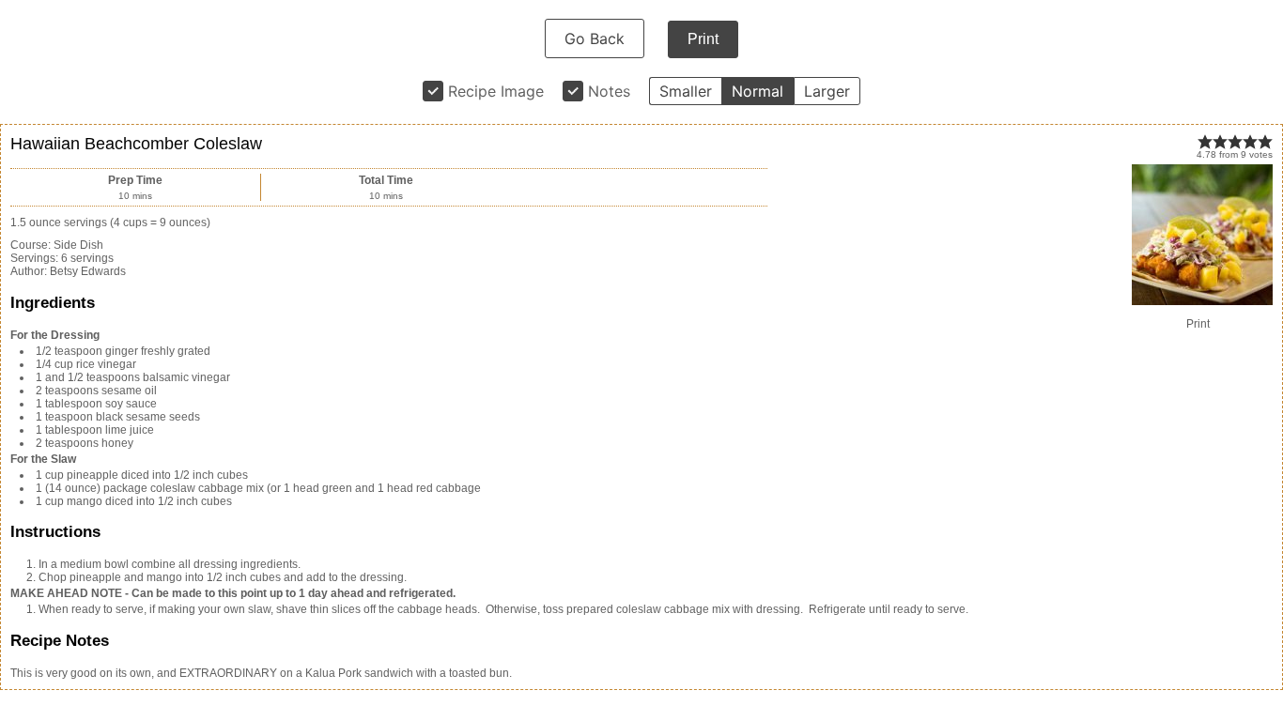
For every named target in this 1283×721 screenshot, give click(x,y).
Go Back (594, 38)
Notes (609, 91)
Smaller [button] (685, 91)
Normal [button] (757, 91)
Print (703, 39)
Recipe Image (496, 91)
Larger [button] (827, 91)
